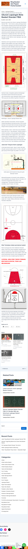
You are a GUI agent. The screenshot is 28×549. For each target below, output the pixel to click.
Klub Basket (4, 478)
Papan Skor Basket (5, 486)
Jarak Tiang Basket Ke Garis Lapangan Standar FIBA (13, 439)
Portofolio (3, 498)
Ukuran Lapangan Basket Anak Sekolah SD (6, 342)
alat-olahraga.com (4, 535)
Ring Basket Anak (5, 502)
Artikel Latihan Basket (6, 462)
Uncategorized (4, 511)
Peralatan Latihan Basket (7, 489)
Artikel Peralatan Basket (6, 466)
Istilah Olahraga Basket (6, 475)
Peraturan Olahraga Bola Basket (8, 495)
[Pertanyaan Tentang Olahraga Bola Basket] (6, 353)
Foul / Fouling (4, 471)
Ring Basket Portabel (6, 504)
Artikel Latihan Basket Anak (7, 464)
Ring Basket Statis (5, 506)
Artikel (2, 460)
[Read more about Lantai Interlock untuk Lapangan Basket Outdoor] (14, 382)
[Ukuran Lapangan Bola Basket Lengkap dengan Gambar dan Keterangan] (18, 337)
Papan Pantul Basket (6, 484)
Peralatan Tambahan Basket (7, 491)
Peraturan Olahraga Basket (7, 493)
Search (3, 425)
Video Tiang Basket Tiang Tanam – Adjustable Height (13, 449)
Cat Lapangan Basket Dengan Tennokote (11, 445)
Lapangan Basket (5, 482)
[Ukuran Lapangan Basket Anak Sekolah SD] (6, 337)
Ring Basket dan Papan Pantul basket (16, 4)
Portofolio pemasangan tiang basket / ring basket (12, 500)
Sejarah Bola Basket (6, 509)
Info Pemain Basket (5, 473)
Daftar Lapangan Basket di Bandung (9, 447)
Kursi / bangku (4, 480)
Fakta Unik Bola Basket (6, 469)
